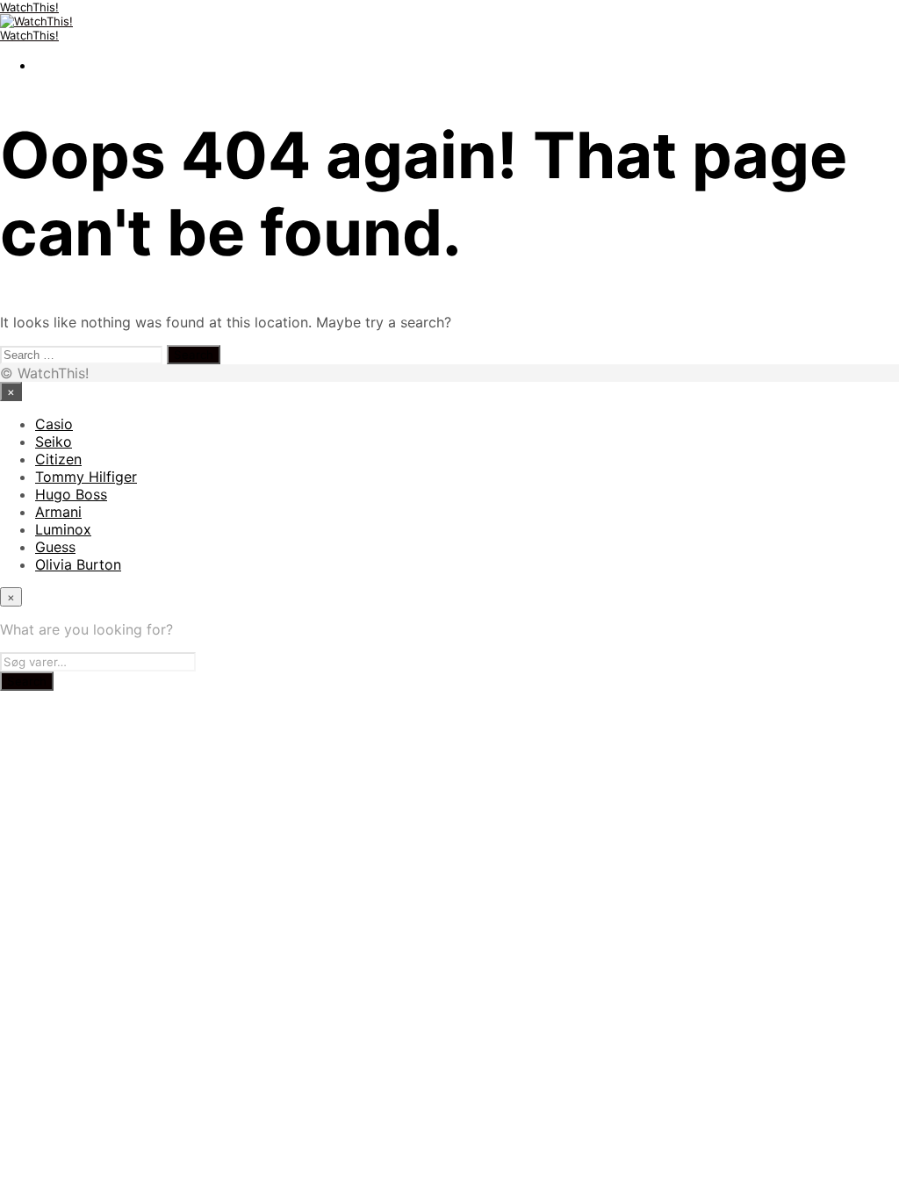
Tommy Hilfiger (86, 476)
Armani (58, 512)
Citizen (58, 459)
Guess (55, 547)
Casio (54, 424)
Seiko (53, 441)
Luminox (63, 529)
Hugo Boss (71, 494)
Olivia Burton (78, 564)
